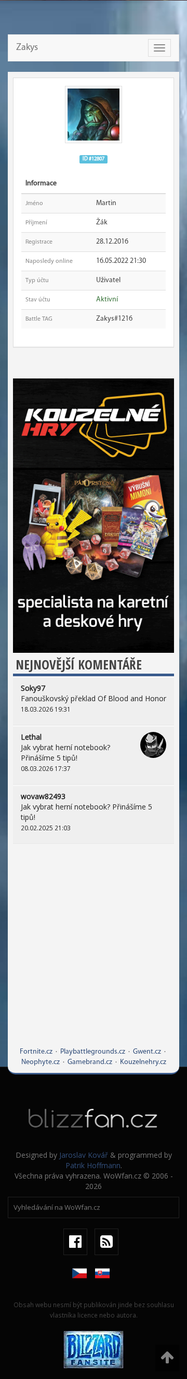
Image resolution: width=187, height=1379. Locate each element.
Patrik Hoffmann (93, 1165)
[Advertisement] (93, 953)
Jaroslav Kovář (83, 1155)
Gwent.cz (147, 1052)
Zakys (27, 48)
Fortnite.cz (36, 1052)
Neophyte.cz (40, 1062)
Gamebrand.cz (90, 1062)
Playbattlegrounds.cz (92, 1052)
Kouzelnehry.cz (143, 1062)
